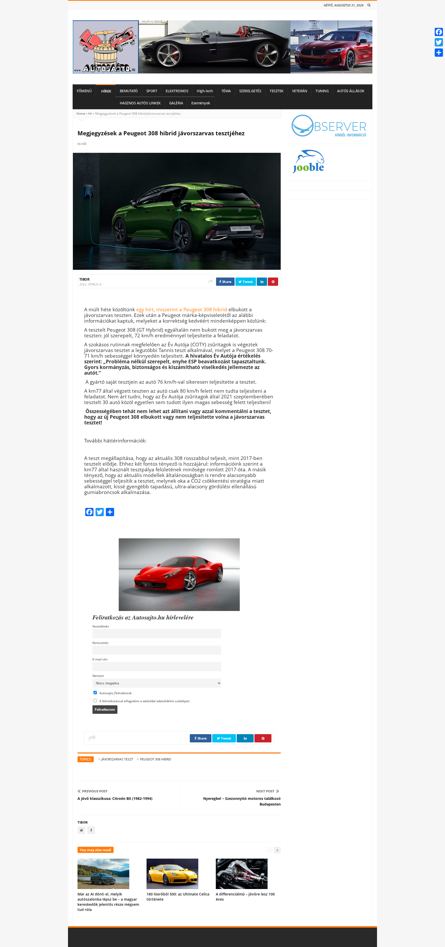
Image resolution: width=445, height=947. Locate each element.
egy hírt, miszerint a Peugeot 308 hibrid (181, 309)
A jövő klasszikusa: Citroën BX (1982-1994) (115, 798)
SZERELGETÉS (250, 91)
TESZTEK (277, 91)
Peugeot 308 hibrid (155, 759)
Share (226, 281)
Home (80, 113)
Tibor (84, 279)
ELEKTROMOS (177, 91)
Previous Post (95, 791)
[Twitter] (439, 42)
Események (200, 103)
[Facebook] (439, 32)
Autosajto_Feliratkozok (115, 693)
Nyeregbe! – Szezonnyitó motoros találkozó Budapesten (242, 801)
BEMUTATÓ (129, 91)
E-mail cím (99, 659)
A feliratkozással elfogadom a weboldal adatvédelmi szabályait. (144, 701)
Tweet (247, 281)
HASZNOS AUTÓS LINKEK (140, 103)
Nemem (98, 676)
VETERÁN (299, 91)
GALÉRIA (176, 103)
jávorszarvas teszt (117, 759)
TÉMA (226, 91)
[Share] (439, 52)
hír (90, 113)
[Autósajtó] (222, 46)
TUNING (322, 91)
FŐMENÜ (84, 91)
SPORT (151, 91)
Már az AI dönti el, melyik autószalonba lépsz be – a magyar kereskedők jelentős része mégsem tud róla (108, 902)
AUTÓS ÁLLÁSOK (350, 91)
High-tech (205, 91)
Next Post (265, 791)
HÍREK (106, 91)
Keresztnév (100, 643)
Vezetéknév (100, 626)
